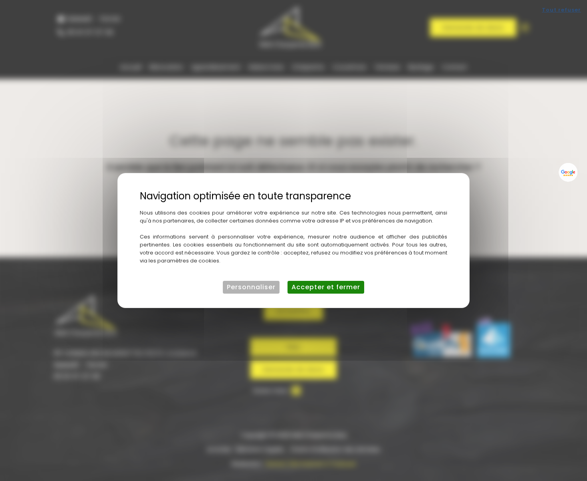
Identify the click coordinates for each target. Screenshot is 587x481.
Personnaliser (251, 287)
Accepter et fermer (326, 287)
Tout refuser (561, 10)
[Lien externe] (568, 172)
